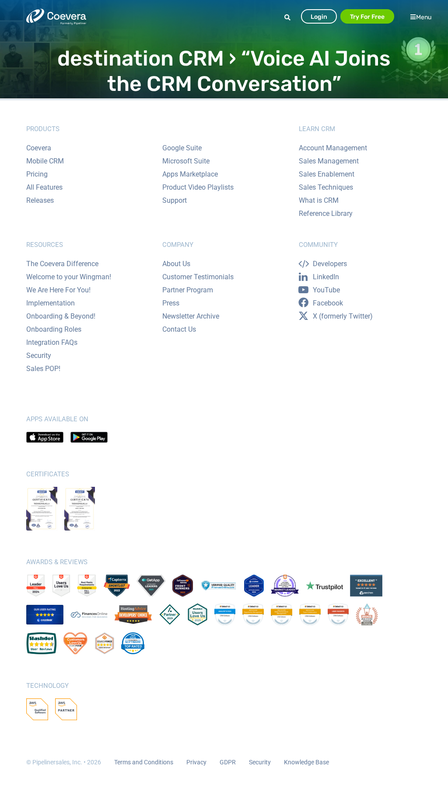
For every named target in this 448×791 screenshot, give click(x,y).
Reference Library (326, 213)
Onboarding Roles (53, 329)
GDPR (228, 762)
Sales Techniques (326, 187)
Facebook (328, 303)
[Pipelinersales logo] (56, 17)
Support (174, 200)
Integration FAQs (51, 342)
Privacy (196, 762)
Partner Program (187, 290)
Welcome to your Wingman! (68, 277)
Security (38, 355)
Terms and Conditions (143, 762)
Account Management (333, 148)
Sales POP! (43, 368)
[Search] (289, 17)
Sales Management (329, 161)
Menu (423, 17)
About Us (176, 264)
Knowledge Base (306, 762)
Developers (330, 264)
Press (170, 303)
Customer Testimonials (198, 277)
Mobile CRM (45, 161)
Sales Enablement (326, 174)
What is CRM (319, 200)
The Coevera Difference (62, 264)
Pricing (37, 174)
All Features (44, 187)
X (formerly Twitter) (343, 316)
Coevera (38, 148)
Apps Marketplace (190, 174)
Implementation (50, 303)
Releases (40, 200)
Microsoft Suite (186, 161)
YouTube (326, 290)
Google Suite (182, 148)
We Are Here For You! (58, 290)
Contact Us (179, 329)
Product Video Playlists (198, 187)
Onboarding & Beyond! (60, 316)
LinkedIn (326, 277)
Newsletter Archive (190, 316)
